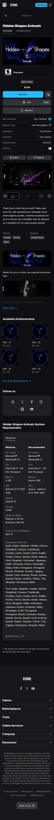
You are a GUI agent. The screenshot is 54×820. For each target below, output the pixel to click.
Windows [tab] (11, 437)
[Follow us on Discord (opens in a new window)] (22, 409)
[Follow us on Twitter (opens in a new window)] (22, 402)
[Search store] (6, 15)
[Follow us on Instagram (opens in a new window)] (41, 402)
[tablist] (27, 438)
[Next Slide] (49, 196)
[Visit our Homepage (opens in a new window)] (13, 402)
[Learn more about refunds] (50, 125)
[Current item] (13, 196)
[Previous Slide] (5, 196)
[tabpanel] (27, 482)
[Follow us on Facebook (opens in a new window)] (32, 402)
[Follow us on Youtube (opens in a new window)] (32, 409)
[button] (27, 308)
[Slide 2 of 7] (27, 196)
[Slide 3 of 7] (41, 196)
